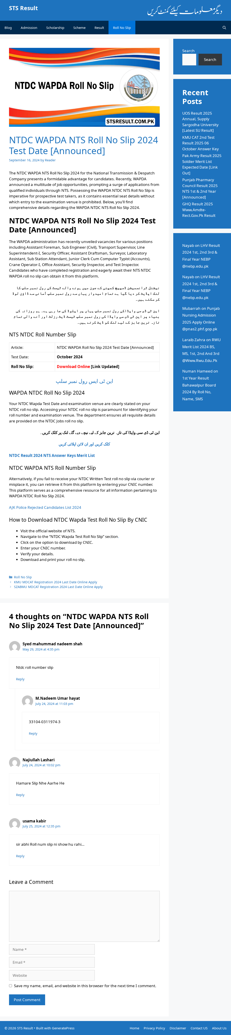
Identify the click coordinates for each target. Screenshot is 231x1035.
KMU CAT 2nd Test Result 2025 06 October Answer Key (200, 143)
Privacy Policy (154, 1028)
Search (188, 50)
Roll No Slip (122, 27)
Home (134, 1028)
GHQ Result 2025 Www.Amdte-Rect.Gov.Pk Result (198, 209)
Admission (29, 27)
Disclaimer (178, 1028)
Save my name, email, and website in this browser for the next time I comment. (85, 985)
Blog (8, 27)
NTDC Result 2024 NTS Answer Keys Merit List (52, 455)
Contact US (199, 1028)
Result (99, 27)
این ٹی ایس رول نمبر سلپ (84, 380)
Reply (20, 679)
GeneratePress (63, 1028)
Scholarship (55, 27)
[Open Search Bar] (224, 27)
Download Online (73, 366)
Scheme (79, 27)
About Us (219, 1028)
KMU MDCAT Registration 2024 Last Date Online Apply (55, 582)
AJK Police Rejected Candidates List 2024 (45, 507)
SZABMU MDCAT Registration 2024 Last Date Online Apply (58, 587)
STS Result (23, 8)
